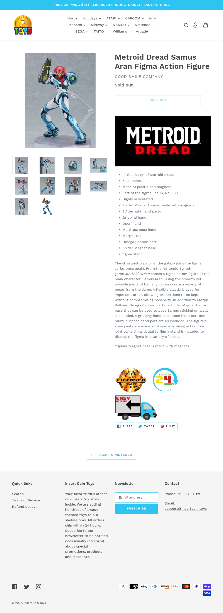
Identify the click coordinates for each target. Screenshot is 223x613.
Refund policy (23, 506)
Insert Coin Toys (35, 602)
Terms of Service (26, 500)
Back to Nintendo (114, 454)
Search (18, 494)
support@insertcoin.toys (186, 508)
